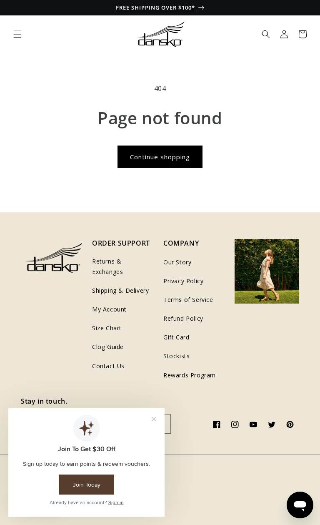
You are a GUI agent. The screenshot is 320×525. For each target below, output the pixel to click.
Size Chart (107, 328)
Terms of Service (188, 300)
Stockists (176, 356)
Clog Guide (108, 347)
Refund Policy (183, 318)
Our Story (177, 262)
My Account (109, 309)
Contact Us (108, 366)
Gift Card (176, 337)
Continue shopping (160, 157)
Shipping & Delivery (120, 290)
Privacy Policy (183, 281)
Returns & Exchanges (107, 266)
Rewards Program (189, 375)
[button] (17, 34)
